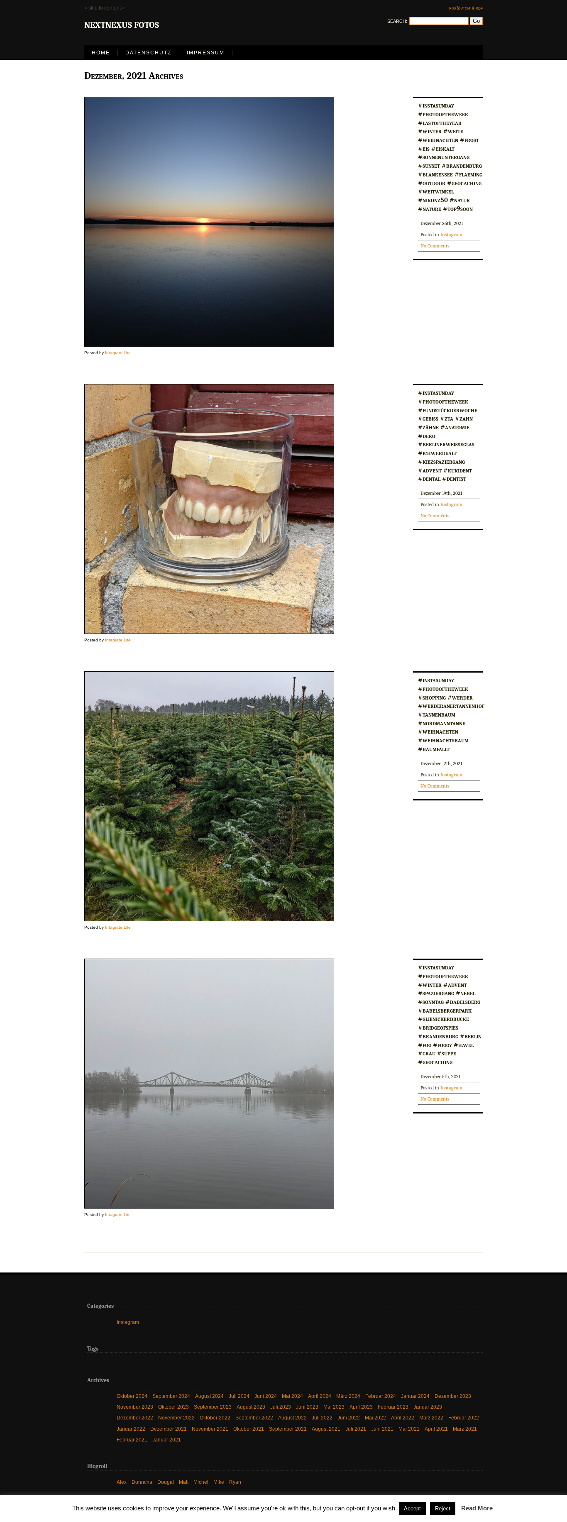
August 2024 (209, 1395)
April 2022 (402, 1417)
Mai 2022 (375, 1417)
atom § (467, 8)
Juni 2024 (265, 1395)
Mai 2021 (409, 1428)
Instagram (451, 234)
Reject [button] (442, 1508)
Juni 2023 (307, 1406)
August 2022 (292, 1417)
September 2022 (254, 1417)
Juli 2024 (239, 1395)
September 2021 (288, 1428)
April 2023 (361, 1406)
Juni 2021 (382, 1428)
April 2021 (436, 1428)
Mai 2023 (334, 1406)
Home (101, 53)
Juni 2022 (348, 1417)
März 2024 (348, 1395)
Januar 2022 (131, 1428)
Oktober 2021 (248, 1428)
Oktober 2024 (132, 1395)
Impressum (206, 53)
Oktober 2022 (215, 1417)
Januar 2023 (427, 1406)
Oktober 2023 (173, 1406)
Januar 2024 (415, 1395)
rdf (479, 8)
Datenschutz (148, 53)
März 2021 (465, 1428)
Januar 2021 (166, 1439)
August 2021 (326, 1428)
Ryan (235, 1482)
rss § (454, 8)
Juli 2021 (355, 1428)
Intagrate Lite (118, 352)
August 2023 (251, 1406)
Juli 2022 (322, 1417)
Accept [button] (412, 1508)
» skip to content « (104, 8)
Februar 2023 (393, 1406)
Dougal (165, 1482)
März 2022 (431, 1417)
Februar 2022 (463, 1417)
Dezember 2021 (168, 1428)
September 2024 (171, 1395)
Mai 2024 (292, 1395)
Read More (477, 1508)
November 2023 (135, 1406)
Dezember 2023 (453, 1395)
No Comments (435, 246)
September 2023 (213, 1406)
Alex (122, 1482)
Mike (218, 1482)
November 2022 (176, 1417)
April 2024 (319, 1395)
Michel (200, 1482)
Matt (183, 1482)
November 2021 (210, 1428)
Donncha (142, 1482)
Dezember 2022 (135, 1417)
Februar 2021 (132, 1439)
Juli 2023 (280, 1406)
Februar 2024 (380, 1395)
